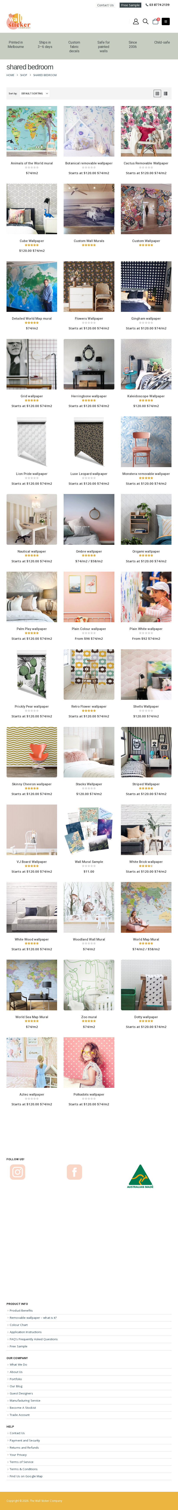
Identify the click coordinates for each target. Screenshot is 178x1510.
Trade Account (20, 1415)
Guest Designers (21, 1393)
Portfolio (16, 1379)
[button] (145, 21)
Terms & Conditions (24, 1469)
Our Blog (16, 1386)
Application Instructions (26, 1332)
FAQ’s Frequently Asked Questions (34, 1339)
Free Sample (130, 5)
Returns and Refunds (24, 1447)
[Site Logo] (18, 21)
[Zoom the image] (17, 1166)
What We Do (18, 1364)
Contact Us (105, 5)
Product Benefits (21, 1310)
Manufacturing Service (25, 1400)
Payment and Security (25, 1440)
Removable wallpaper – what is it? (33, 1318)
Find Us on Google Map (26, 1476)
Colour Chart (19, 1325)
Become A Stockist (23, 1408)
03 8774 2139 (159, 4)
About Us (16, 1372)
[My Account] (135, 21)
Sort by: (13, 93)
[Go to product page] (32, 132)
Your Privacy (18, 1455)
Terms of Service (21, 1462)
